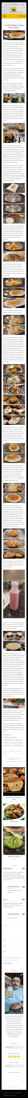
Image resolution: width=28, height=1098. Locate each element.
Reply (23, 868)
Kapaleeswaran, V (8, 868)
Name (4, 940)
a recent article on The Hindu (9, 61)
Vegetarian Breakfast (18, 745)
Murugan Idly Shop (13, 478)
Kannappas (17, 440)
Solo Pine (12, 1092)
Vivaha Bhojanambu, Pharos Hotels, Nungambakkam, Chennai (14, 758)
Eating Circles (10, 440)
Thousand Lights (7, 745)
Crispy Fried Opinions (8, 740)
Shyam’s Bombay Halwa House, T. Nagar (14, 798)
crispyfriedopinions (15, 751)
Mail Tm (5, 899)
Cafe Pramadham (7, 734)
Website (4, 951)
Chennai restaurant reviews (10, 737)
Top (23, 1095)
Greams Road (6, 742)
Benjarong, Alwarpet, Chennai (13, 761)
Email (4, 945)
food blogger (18, 740)
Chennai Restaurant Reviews (14, 22)
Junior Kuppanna (14, 822)
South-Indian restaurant (17, 742)
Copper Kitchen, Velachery (14, 856)
